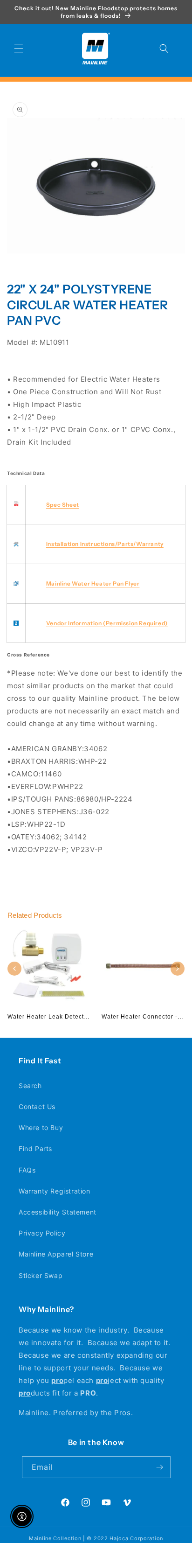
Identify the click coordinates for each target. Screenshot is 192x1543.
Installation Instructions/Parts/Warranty (105, 543)
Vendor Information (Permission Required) (107, 623)
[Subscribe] (160, 1467)
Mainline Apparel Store (56, 1254)
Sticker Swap (40, 1275)
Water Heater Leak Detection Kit (55, 1016)
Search (30, 1085)
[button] (18, 48)
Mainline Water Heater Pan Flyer (93, 583)
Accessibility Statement (57, 1212)
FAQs (27, 1170)
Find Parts (35, 1148)
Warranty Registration (54, 1191)
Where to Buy (41, 1127)
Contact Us (37, 1106)
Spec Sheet (62, 504)
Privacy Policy (42, 1233)
